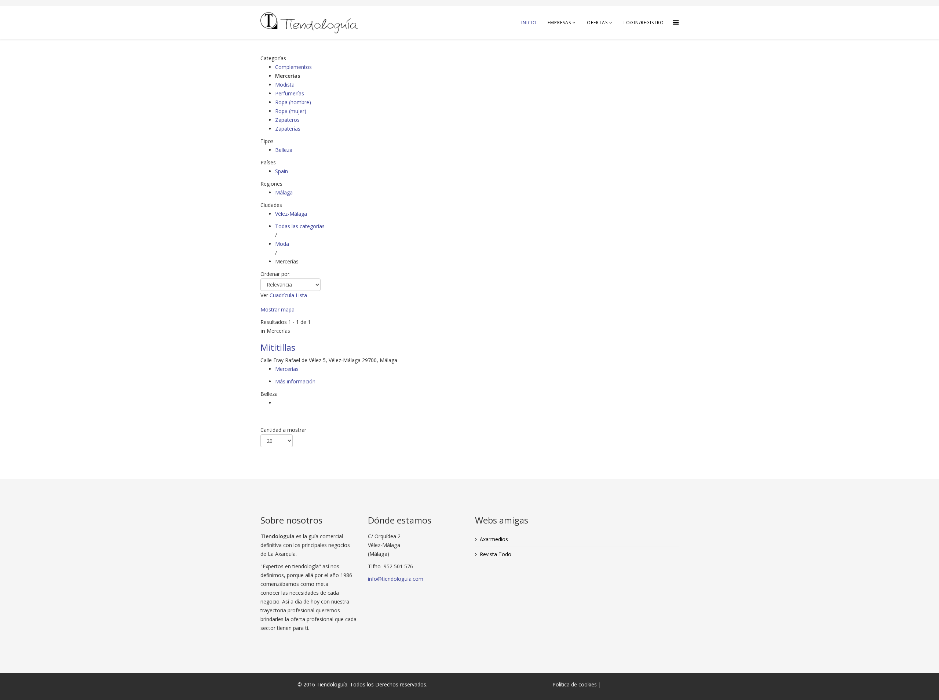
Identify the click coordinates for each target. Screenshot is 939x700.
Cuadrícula (282, 295)
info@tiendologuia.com (395, 578)
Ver (264, 295)
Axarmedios (494, 539)
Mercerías (287, 368)
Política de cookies (574, 684)
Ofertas (597, 22)
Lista (301, 295)
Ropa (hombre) (293, 102)
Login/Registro (644, 22)
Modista (285, 84)
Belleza (283, 149)
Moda (282, 243)
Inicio (529, 22)
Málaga (284, 192)
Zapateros (287, 119)
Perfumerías (289, 93)
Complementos (293, 66)
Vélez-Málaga (291, 213)
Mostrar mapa (277, 309)
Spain (281, 171)
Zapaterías (287, 128)
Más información (295, 381)
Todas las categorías (300, 226)
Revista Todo (495, 554)
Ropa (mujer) (290, 110)
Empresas (559, 22)
